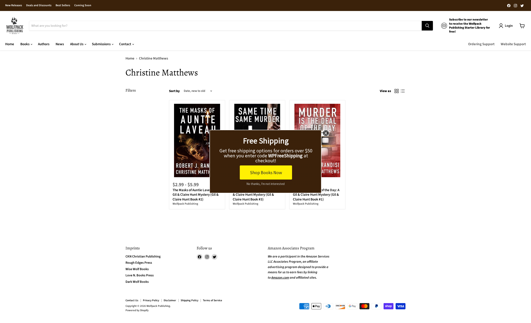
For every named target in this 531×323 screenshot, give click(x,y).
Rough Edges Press (138, 262)
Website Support (513, 44)
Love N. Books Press (139, 275)
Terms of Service (212, 300)
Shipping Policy (189, 300)
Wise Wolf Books (137, 269)
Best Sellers (63, 5)
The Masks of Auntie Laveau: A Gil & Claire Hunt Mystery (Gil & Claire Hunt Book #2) (196, 195)
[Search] (427, 25)
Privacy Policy (151, 300)
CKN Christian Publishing (143, 256)
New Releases (13, 5)
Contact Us (131, 300)
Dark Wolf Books (137, 281)
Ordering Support (481, 44)
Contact (125, 44)
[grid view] (397, 91)
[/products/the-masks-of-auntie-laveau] (197, 140)
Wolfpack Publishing (185, 204)
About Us (77, 44)
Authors (43, 44)
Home (9, 44)
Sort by (174, 91)
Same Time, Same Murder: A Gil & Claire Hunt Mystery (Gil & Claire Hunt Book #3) (256, 195)
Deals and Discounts (38, 5)
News (60, 44)
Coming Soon (82, 5)
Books (25, 44)
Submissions (101, 44)
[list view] (403, 91)
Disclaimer (170, 300)
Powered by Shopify (137, 310)
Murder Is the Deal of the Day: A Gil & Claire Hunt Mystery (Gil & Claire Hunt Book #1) (316, 195)
